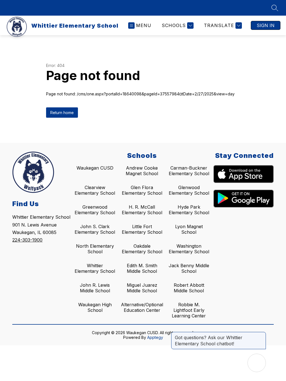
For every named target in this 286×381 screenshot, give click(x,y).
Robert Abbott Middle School (189, 287)
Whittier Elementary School (95, 268)
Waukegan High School (95, 307)
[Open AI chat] (256, 363)
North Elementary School (95, 248)
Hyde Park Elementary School (189, 209)
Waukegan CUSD (95, 168)
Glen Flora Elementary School (142, 190)
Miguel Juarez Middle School (142, 287)
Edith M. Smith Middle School (142, 268)
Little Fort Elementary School (142, 229)
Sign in (266, 25)
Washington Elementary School (189, 248)
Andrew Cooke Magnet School (142, 170)
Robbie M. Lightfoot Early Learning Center (189, 310)
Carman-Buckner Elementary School (189, 170)
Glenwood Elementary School (189, 190)
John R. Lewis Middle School (95, 287)
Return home (62, 112)
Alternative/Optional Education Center (142, 307)
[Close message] (261, 334)
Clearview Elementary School (95, 190)
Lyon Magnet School (189, 229)
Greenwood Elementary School (95, 209)
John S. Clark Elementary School (95, 229)
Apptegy (155, 337)
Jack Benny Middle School (189, 268)
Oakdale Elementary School (142, 248)
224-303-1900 (27, 240)
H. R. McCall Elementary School (142, 209)
